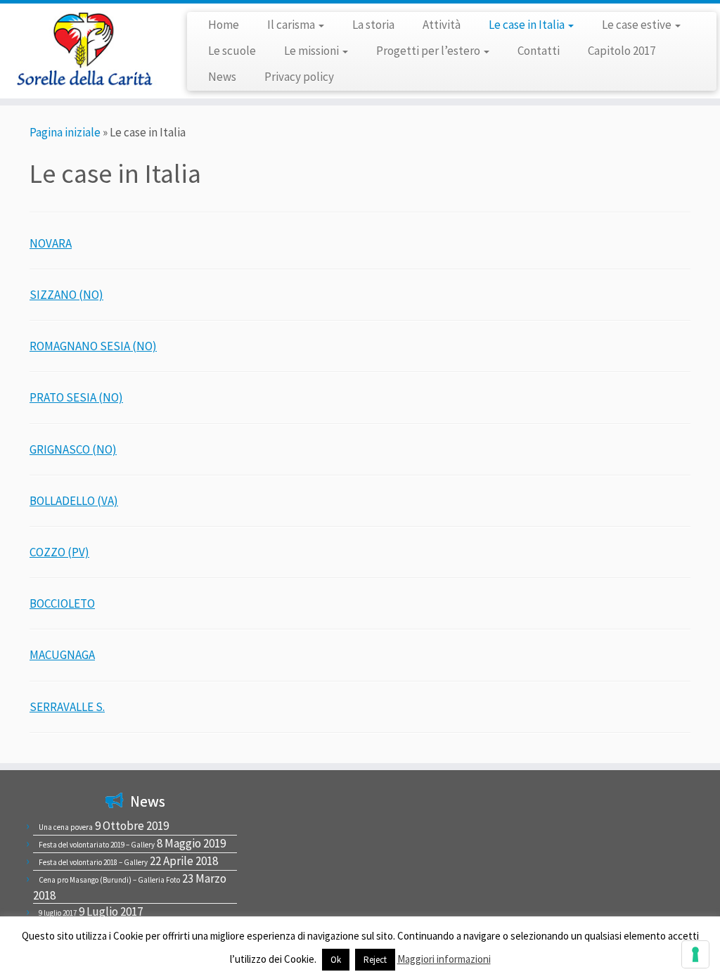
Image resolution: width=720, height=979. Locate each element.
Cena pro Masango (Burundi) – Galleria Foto (109, 880)
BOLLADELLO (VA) (74, 500)
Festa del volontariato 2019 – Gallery (97, 845)
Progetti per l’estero (429, 50)
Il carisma (292, 24)
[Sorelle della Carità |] (84, 49)
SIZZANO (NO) (66, 294)
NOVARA (51, 243)
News (222, 76)
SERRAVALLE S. (67, 707)
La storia (373, 24)
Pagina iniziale (65, 132)
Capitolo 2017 (621, 50)
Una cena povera (66, 827)
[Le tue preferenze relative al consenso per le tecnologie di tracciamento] (695, 954)
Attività (442, 24)
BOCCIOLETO (62, 603)
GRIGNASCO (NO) (73, 449)
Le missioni (312, 50)
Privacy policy (299, 76)
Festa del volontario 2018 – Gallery (93, 862)
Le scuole (232, 50)
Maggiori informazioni (444, 959)
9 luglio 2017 (58, 913)
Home (223, 24)
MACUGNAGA (62, 655)
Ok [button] (335, 960)
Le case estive (638, 24)
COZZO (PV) (59, 552)
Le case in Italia (528, 24)
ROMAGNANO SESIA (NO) (93, 346)
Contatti (539, 50)
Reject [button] (375, 960)
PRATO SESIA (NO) (76, 397)
